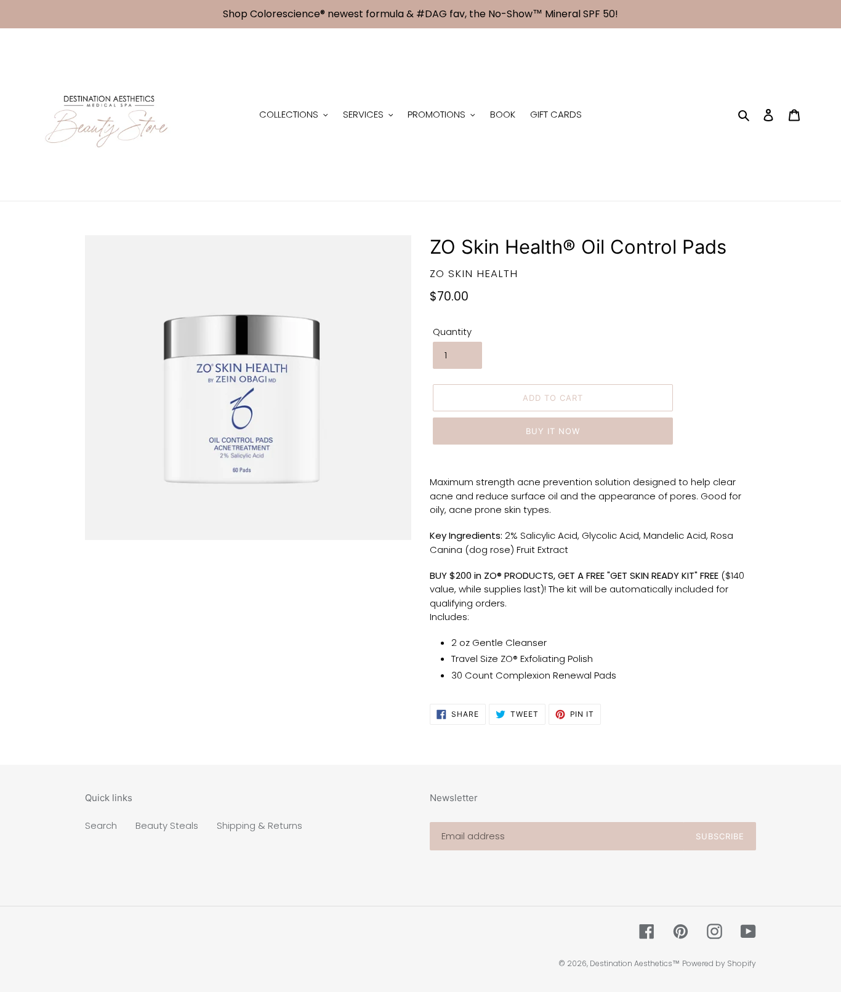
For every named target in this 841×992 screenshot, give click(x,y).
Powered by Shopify (719, 963)
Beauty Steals (166, 825)
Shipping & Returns (259, 825)
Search (101, 825)
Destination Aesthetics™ (635, 963)
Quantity (452, 331)
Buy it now (553, 431)
